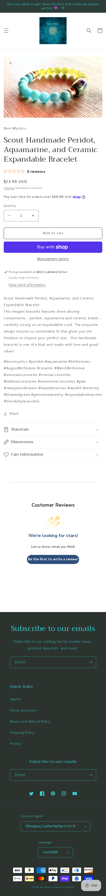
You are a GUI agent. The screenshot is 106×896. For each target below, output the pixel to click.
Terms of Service (23, 711)
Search (15, 699)
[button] (6, 30)
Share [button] (14, 414)
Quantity (10, 205)
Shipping (9, 188)
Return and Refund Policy (30, 722)
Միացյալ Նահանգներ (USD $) (51, 826)
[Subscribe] (90, 662)
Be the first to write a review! (53, 559)
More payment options (53, 258)
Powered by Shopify (64, 887)
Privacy (15, 744)
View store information (27, 285)
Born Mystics (46, 887)
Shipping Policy (22, 733)
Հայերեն (50, 852)
